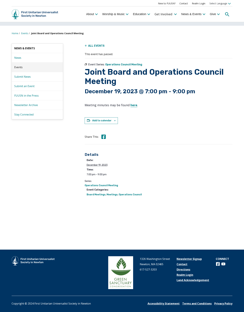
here (133, 105)
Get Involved (163, 14)
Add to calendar (102, 120)
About (90, 14)
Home (15, 33)
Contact (183, 3)
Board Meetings (96, 194)
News (17, 58)
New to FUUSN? (166, 3)
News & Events (191, 14)
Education (139, 14)
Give (213, 14)
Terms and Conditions (197, 303)
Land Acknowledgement (193, 280)
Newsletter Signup (189, 259)
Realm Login (198, 3)
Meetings (112, 194)
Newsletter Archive (26, 105)
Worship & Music (113, 14)
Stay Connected (24, 114)
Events (24, 33)
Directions (183, 269)
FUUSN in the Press (26, 95)
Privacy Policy (223, 303)
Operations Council (130, 194)
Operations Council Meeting (101, 185)
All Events (96, 45)
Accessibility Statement (164, 303)
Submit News (22, 76)
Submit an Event (24, 86)
